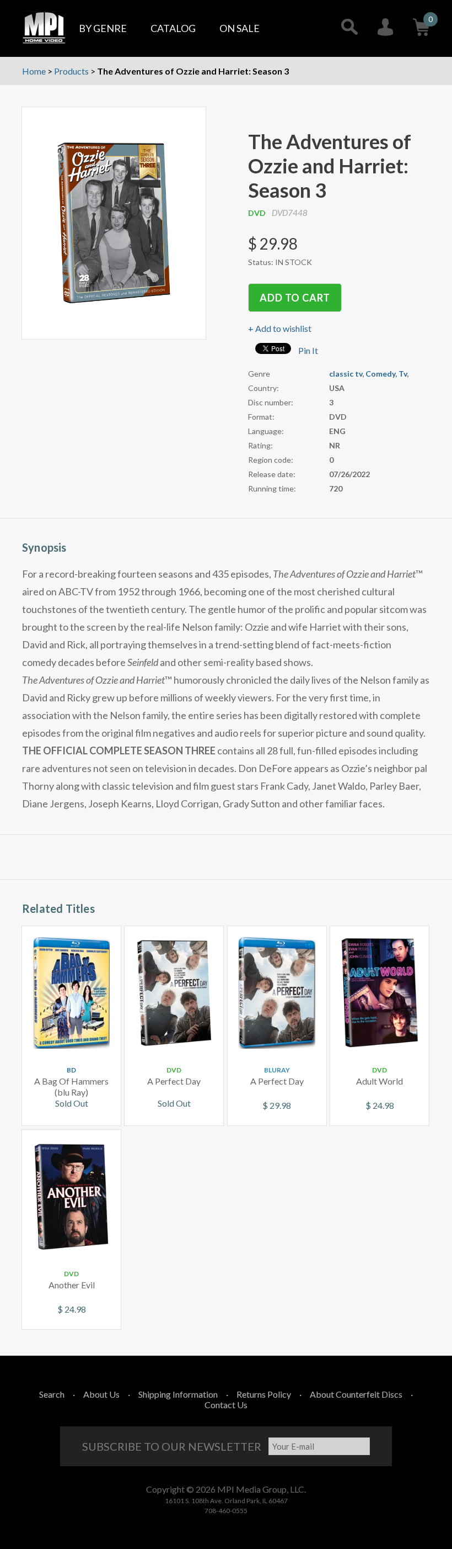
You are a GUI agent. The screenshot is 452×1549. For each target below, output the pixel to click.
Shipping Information (178, 1394)
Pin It (308, 350)
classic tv (345, 373)
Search (51, 1394)
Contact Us (226, 1404)
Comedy (380, 373)
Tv (403, 373)
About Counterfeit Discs (356, 1394)
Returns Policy (263, 1394)
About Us (101, 1394)
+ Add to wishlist (279, 328)
